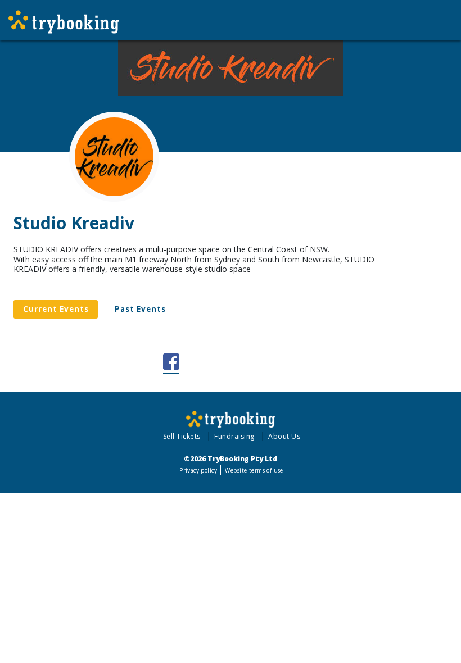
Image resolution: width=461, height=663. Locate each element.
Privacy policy (198, 470)
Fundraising (234, 436)
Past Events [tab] (140, 309)
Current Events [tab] (56, 309)
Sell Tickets (182, 436)
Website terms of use (254, 470)
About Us (284, 436)
